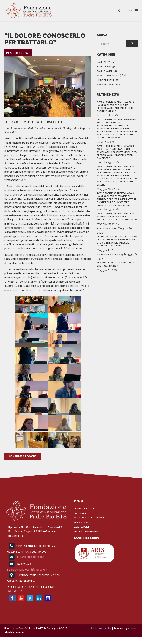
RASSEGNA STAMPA (107, 228)
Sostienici (80, 513)
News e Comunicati (108, 76)
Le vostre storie (84, 509)
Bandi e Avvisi (104, 71)
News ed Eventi (106, 80)
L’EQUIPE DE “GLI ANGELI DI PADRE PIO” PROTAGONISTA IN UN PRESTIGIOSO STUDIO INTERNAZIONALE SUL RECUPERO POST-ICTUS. (117, 241)
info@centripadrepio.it (30, 556)
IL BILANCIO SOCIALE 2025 (110, 254)
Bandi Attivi (103, 62)
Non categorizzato (108, 85)
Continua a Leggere (22, 456)
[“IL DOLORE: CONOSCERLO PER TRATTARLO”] (47, 86)
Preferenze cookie (100, 628)
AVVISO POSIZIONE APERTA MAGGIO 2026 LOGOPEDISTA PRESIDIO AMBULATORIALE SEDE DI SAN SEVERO (117, 217)
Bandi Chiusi (104, 67)
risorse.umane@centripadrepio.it (27, 569)
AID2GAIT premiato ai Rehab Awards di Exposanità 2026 (117, 264)
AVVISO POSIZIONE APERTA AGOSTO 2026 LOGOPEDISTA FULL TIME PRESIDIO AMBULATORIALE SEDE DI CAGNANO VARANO (116, 106)
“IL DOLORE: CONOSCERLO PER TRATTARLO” (44, 39)
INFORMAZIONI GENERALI (87, 531)
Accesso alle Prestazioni (89, 518)
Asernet (133, 628)
